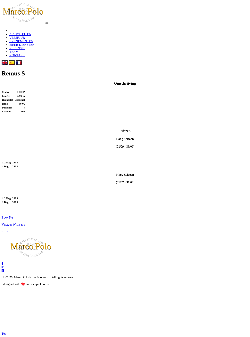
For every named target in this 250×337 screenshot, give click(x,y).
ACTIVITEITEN (20, 34)
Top (4, 333)
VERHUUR (17, 37)
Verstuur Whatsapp (13, 224)
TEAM (13, 51)
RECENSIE (17, 48)
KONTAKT (17, 55)
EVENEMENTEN (21, 41)
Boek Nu (7, 217)
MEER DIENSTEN (22, 44)
